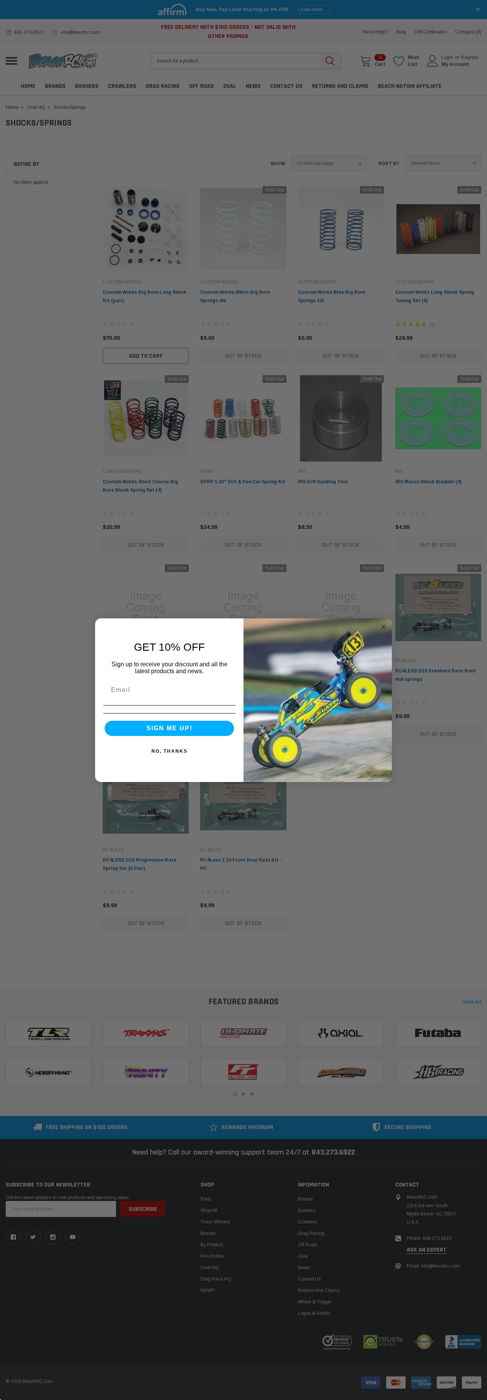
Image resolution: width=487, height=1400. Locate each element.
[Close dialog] (383, 626)
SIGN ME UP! (169, 728)
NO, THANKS (169, 751)
